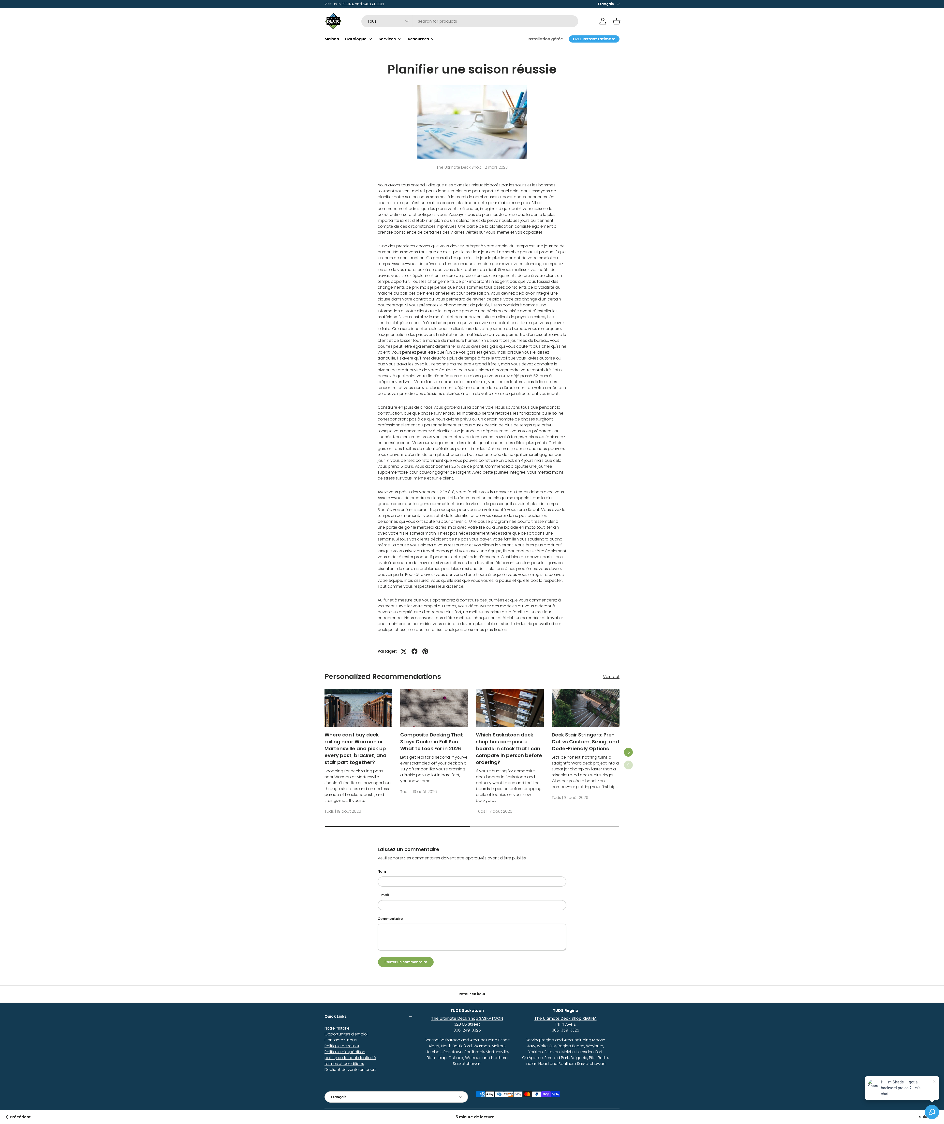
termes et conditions (344, 1063)
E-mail (383, 895)
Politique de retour (341, 1046)
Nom (382, 871)
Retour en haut (472, 993)
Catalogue (356, 39)
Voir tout (611, 676)
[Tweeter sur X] (403, 651)
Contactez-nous (340, 1040)
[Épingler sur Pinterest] (425, 651)
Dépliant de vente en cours (350, 1069)
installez (420, 317)
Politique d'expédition (344, 1052)
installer (544, 311)
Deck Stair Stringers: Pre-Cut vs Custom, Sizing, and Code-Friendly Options (585, 741)
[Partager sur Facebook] (414, 651)
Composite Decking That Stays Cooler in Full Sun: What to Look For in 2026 (431, 741)
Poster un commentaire (405, 961)
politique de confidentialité (350, 1058)
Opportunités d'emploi (346, 1034)
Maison (331, 39)
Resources (418, 39)
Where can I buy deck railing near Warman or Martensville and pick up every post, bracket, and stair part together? (355, 748)
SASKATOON (373, 3)
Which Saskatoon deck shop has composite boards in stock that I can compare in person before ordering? (509, 748)
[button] (616, 21)
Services (387, 39)
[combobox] (469, 21)
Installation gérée (545, 39)
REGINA (348, 3)
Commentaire (390, 918)
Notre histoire (337, 1028)
